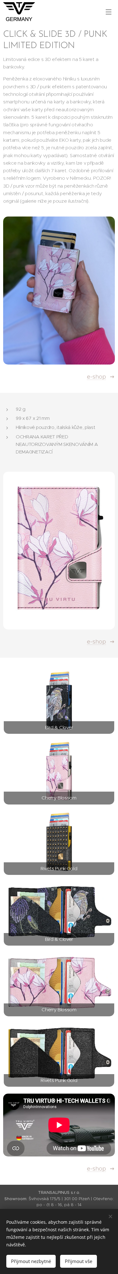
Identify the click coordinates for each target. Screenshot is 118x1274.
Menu (108, 11)
